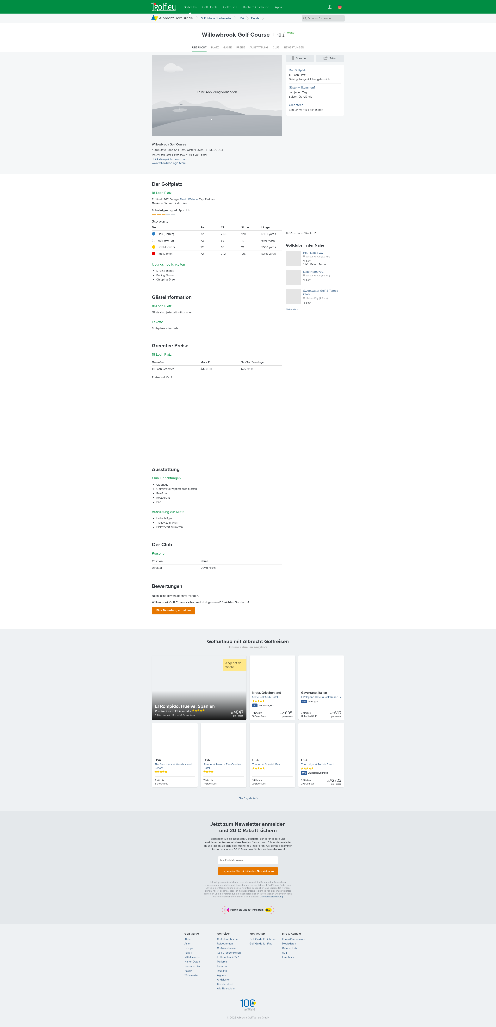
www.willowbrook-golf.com (169, 163)
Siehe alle (291, 309)
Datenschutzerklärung (271, 896)
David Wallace (189, 199)
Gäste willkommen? (302, 87)
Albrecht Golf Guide (176, 18)
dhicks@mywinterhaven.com (169, 159)
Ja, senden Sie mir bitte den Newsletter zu (248, 871)
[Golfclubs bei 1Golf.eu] (163, 7)
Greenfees (296, 105)
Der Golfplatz (298, 70)
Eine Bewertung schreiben (173, 610)
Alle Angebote (247, 798)
